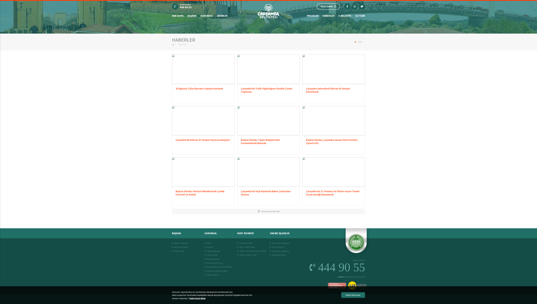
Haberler (328, 15)
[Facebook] (347, 6)
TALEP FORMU (326, 6)
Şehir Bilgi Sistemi (279, 255)
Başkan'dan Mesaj (181, 247)
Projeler (312, 15)
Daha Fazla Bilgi (197, 298)
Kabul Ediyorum (353, 295)
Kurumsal (207, 15)
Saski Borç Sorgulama (280, 251)
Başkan (192, 15)
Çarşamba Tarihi (245, 243)
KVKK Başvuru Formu (215, 263)
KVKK (209, 243)
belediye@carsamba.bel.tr (351, 277)
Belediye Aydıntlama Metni (217, 271)
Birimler (222, 15)
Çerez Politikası (213, 275)
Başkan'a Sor (179, 251)
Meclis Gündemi (213, 259)
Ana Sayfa (177, 15)
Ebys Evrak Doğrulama (281, 243)
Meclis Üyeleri (212, 255)
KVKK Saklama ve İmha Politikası (219, 267)
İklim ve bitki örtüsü (247, 247)
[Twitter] (362, 6)
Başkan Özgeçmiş (181, 243)
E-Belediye (345, 15)
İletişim (360, 15)
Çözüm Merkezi (278, 247)
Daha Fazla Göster (270, 211)
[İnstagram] (354, 6)
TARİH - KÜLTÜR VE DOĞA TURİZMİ (252, 251)
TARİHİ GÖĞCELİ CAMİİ (248, 255)
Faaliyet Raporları (213, 251)
